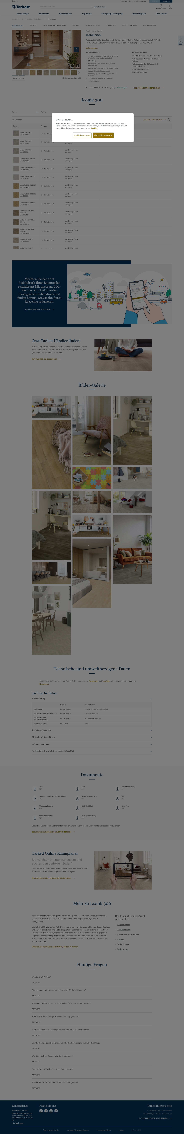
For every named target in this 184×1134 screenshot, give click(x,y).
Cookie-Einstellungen (82, 135)
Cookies (94, 128)
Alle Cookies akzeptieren (103, 135)
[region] (93, 127)
